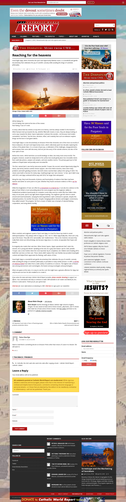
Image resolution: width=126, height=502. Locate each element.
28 (96, 96)
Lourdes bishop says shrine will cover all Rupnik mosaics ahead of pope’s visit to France (97, 109)
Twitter (14, 463)
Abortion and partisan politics (93, 83)
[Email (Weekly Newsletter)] (109, 29)
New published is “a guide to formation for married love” (97, 100)
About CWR (73, 36)
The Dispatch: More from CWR (98, 76)
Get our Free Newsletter (36, 2)
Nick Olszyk (31, 69)
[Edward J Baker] (48, 475)
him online (62, 309)
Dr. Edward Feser (89, 85)
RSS (13, 470)
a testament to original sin (49, 188)
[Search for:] (103, 25)
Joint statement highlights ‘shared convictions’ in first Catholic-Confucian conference (96, 262)
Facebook (15, 460)
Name (14, 409)
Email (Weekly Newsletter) (20, 467)
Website (14, 421)
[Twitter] (106, 29)
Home (14, 36)
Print (75, 69)
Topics (61, 36)
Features (35, 36)
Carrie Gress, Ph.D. (88, 474)
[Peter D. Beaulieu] (48, 444)
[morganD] (48, 486)
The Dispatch (50, 36)
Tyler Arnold (88, 94)
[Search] (114, 25)
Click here (15, 286)
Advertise (85, 36)
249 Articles (48, 301)
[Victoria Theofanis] (48, 455)
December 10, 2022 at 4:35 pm (27, 339)
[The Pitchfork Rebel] (48, 465)
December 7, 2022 (20, 69)
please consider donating (59, 277)
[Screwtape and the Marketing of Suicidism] (98, 454)
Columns (23, 36)
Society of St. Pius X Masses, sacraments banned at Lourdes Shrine (62, 466)
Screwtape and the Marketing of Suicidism (97, 470)
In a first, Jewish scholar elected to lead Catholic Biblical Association (97, 91)
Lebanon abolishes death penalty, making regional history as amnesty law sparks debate (97, 269)
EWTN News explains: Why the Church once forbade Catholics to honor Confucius (96, 248)
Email (14, 415)
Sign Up (90, 2)
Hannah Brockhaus (89, 113)
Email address (87, 346)
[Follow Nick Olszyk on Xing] (28, 314)
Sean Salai (87, 103)
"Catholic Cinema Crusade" (43, 311)
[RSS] (112, 29)
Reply (16, 350)
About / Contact (63, 494)
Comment (15, 395)
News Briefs (16, 40)
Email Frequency (87, 358)
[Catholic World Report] (63, 33)
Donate (96, 36)
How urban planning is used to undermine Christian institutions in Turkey (61, 456)
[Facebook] (102, 29)
